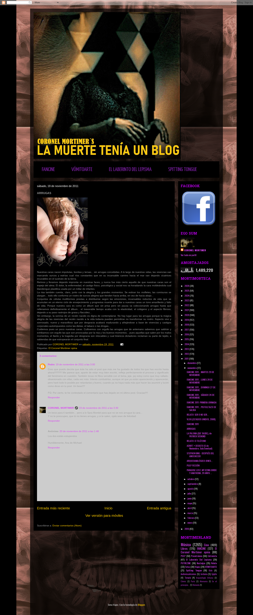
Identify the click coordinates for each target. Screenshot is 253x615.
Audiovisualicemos (188, 574)
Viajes (197, 566)
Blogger (141, 604)
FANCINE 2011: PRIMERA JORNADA (202, 402)
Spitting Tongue (194, 570)
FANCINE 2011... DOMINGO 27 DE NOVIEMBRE (201, 388)
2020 (187, 315)
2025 (187, 290)
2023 (187, 300)
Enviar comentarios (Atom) (67, 525)
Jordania (204, 574)
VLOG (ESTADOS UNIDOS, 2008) (201, 419)
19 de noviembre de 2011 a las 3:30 (98, 408)
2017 (187, 329)
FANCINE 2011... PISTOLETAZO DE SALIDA (201, 408)
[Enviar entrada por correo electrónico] (121, 344)
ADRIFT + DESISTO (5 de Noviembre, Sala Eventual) (199, 447)
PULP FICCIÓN (193, 465)
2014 (187, 344)
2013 (187, 349)
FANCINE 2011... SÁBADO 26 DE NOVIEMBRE (200, 396)
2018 (187, 324)
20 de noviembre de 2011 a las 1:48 (79, 431)
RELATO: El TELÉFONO (196, 441)
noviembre (192, 368)
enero (190, 522)
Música (186, 544)
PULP (183, 556)
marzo (190, 513)
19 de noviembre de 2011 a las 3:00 (75, 364)
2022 (187, 305)
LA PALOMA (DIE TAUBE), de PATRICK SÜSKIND (199, 434)
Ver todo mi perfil (188, 255)
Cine (206, 545)
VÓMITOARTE (81, 169)
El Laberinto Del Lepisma (199, 559)
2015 (187, 339)
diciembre (192, 363)
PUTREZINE (186, 563)
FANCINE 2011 (193, 424)
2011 (187, 358)
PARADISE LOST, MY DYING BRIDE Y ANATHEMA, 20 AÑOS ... (202, 471)
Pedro (51, 364)
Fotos (187, 566)
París (193, 581)
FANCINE (48, 169)
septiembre (192, 484)
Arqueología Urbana (204, 577)
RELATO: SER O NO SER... (198, 414)
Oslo (210, 570)
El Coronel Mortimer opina (63, 348)
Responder (54, 397)
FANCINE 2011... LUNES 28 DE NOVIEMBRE (200, 381)
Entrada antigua (159, 508)
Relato (214, 563)
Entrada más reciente (53, 508)
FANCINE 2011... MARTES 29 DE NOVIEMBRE (200, 373)
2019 (187, 319)
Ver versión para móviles (104, 515)
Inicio (108, 508)
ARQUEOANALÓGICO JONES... (200, 460)
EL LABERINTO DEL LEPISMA (130, 169)
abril (189, 508)
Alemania (204, 581)
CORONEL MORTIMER (61, 408)
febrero (191, 518)
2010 (187, 529)
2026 (187, 285)
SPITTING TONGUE (182, 169)
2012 (187, 354)
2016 (187, 334)
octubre (191, 479)
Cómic (183, 581)
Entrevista (212, 556)
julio (189, 493)
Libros (184, 548)
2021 (187, 310)
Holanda (196, 585)
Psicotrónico (196, 556)
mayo (190, 503)
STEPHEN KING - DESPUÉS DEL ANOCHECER (200, 454)
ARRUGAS (191, 428)
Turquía (188, 577)
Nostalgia (201, 563)
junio (189, 498)
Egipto (214, 574)
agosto (190, 488)
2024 (187, 295)
